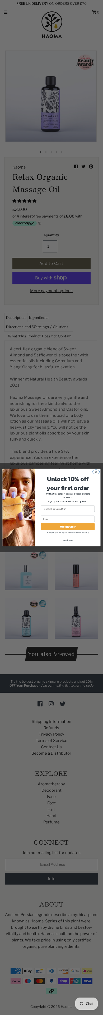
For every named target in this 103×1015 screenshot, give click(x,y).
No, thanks (68, 540)
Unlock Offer (68, 526)
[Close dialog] (96, 472)
